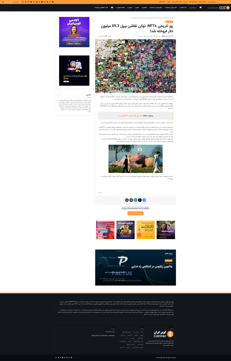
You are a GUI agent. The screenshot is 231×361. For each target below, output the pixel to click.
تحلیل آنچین (140, 338)
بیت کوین (123, 335)
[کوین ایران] (219, 7)
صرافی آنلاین (140, 344)
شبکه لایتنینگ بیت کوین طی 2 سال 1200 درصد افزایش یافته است (152, 268)
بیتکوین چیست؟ (73, 102)
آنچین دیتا (136, 332)
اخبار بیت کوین (73, 104)
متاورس (128, 347)
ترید (127, 338)
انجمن (185, 2)
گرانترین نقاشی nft (64, 102)
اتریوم (141, 335)
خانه (171, 18)
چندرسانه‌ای (183, 7)
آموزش (130, 7)
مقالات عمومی (121, 7)
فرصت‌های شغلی (193, 2)
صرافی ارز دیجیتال (131, 344)
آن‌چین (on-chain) (126, 332)
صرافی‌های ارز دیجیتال (156, 7)
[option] (135, 268)
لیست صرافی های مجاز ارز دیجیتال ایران (81, 108)
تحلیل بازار (132, 338)
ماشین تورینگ (65, 104)
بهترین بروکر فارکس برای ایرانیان (71, 100)
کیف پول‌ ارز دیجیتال (171, 7)
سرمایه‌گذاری (123, 341)
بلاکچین (144, 7)
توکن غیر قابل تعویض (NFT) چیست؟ (130, 115)
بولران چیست (87, 104)
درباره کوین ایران (212, 2)
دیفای (137, 7)
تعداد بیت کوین (82, 106)
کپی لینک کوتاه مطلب (135, 213)
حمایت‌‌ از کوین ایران (177, 2)
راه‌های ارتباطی (202, 2)
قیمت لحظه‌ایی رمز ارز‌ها (85, 100)
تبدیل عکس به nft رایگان (65, 106)
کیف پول (122, 347)
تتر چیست (73, 110)
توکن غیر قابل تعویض (138, 341)
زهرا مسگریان (167, 36)
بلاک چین (130, 335)
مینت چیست (80, 104)
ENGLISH (162, 2)
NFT (142, 332)
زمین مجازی (74, 106)
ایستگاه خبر (193, 8)
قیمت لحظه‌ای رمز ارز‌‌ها (101, 7)
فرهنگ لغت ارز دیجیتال (82, 110)
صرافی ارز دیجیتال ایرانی (137, 347)
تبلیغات (168, 2)
